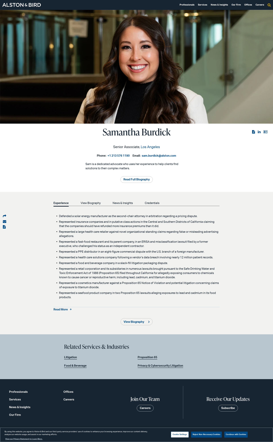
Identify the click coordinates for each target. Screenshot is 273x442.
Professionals (187, 5)
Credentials (152, 203)
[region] (136, 434)
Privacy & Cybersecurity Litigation (160, 365)
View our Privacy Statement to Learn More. (24, 439)
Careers (260, 5)
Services (202, 5)
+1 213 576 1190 (118, 155)
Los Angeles (150, 147)
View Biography (91, 203)
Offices (248, 5)
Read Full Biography (136, 179)
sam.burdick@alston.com (159, 155)
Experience (61, 203)
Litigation (70, 357)
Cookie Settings (180, 434)
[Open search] (269, 4)
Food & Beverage (75, 365)
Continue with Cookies (236, 434)
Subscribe (228, 408)
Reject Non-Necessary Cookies (206, 434)
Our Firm (236, 5)
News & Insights (219, 5)
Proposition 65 (147, 357)
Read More (60, 309)
